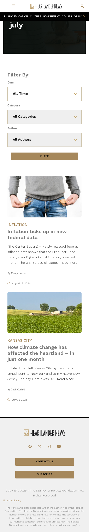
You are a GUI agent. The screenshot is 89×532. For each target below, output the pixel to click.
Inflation (17, 224)
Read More (68, 263)
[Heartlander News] (46, 6)
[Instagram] (49, 446)
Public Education (16, 16)
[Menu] (14, 6)
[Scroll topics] (83, 16)
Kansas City (19, 340)
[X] (39, 446)
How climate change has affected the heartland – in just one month (40, 353)
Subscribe (44, 474)
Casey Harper (18, 273)
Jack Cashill (18, 389)
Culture (35, 16)
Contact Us (44, 461)
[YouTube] (59, 446)
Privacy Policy (12, 500)
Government (51, 16)
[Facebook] (30, 446)
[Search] (82, 6)
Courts (67, 16)
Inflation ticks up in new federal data (36, 234)
